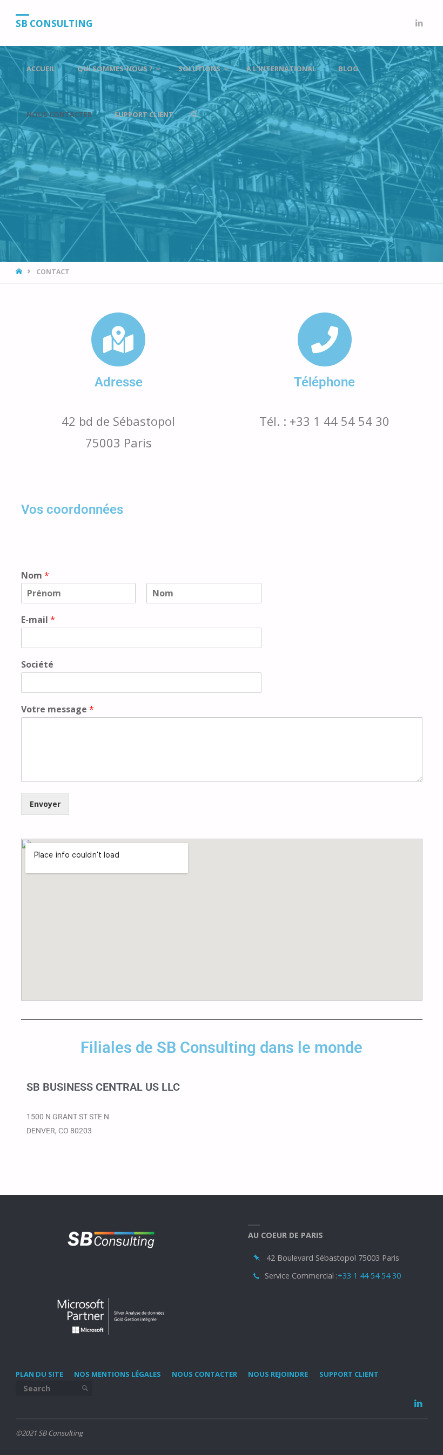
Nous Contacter (204, 1374)
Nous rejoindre (278, 1374)
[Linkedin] (419, 23)
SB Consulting (54, 23)
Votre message (57, 709)
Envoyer (45, 804)
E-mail (38, 619)
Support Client (349, 1374)
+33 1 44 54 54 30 (369, 1275)
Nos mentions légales (117, 1374)
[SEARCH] (84, 1388)
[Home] (20, 271)
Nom (35, 575)
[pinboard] (257, 1258)
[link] (193, 115)
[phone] (256, 1276)
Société (37, 664)
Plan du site (39, 1374)
